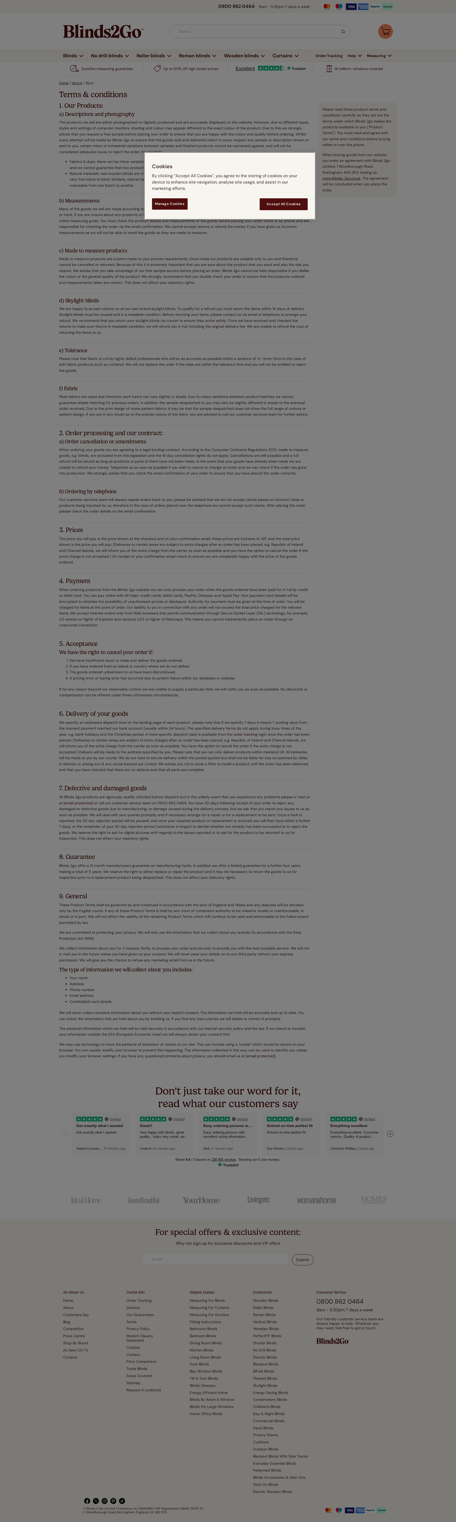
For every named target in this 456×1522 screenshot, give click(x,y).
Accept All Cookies (284, 204)
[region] (230, 185)
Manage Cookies (169, 203)
